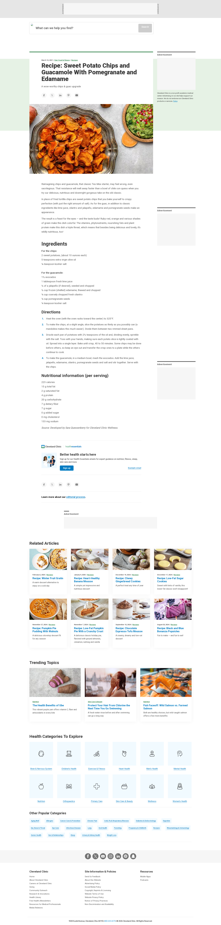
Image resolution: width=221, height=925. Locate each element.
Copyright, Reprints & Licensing (98, 890)
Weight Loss (111, 835)
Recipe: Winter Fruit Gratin (47, 578)
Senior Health (36, 835)
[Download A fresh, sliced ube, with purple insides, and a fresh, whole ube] (55, 682)
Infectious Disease (73, 828)
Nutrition (35, 702)
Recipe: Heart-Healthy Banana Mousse (87, 580)
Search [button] (145, 26)
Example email (134, 468)
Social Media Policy (93, 887)
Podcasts (144, 880)
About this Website (93, 880)
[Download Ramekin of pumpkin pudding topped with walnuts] (48, 609)
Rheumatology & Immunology (178, 828)
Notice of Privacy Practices (96, 901)
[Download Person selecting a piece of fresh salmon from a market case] (166, 682)
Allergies (49, 821)
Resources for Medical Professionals (45, 904)
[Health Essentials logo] (73, 446)
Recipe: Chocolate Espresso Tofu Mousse (129, 630)
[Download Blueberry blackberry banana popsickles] (173, 609)
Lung (89, 828)
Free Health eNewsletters (40, 901)
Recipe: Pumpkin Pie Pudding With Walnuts (45, 630)
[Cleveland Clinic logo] (51, 446)
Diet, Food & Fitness (62, 60)
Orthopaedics (69, 801)
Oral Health (103, 828)
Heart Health (124, 769)
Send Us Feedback (92, 876)
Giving (31, 887)
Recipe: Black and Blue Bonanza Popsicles (170, 630)
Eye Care (55, 828)
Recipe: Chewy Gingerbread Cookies (128, 580)
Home (32, 876)
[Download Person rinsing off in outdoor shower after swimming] (110, 682)
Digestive (166, 821)
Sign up (66, 468)
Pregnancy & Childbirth (137, 828)
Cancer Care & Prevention (70, 821)
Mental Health (180, 769)
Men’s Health (152, 769)
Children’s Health (69, 769)
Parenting (117, 828)
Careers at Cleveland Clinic (40, 883)
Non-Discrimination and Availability (99, 904)
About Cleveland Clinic (38, 880)
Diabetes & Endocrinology (146, 821)
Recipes (74, 60)
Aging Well (35, 821)
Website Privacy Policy (94, 897)
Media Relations (36, 908)
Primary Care (96, 801)
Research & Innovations (39, 894)
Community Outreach (38, 890)
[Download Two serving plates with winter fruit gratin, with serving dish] (48, 559)
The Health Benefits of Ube (48, 705)
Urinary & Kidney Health (91, 835)
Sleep (73, 835)
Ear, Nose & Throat (38, 828)
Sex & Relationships (55, 835)
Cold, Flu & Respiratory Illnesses (116, 821)
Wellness (152, 801)
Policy (175, 101)
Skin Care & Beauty (95, 702)
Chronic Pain (92, 821)
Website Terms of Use (94, 894)
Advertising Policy (92, 883)
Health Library (35, 897)
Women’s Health (180, 801)
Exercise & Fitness (96, 769)
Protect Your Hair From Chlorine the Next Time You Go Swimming (109, 707)
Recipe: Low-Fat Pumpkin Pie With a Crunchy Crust (89, 630)
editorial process (75, 496)
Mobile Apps (145, 876)
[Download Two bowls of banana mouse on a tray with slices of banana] (89, 559)
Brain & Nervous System (41, 769)
